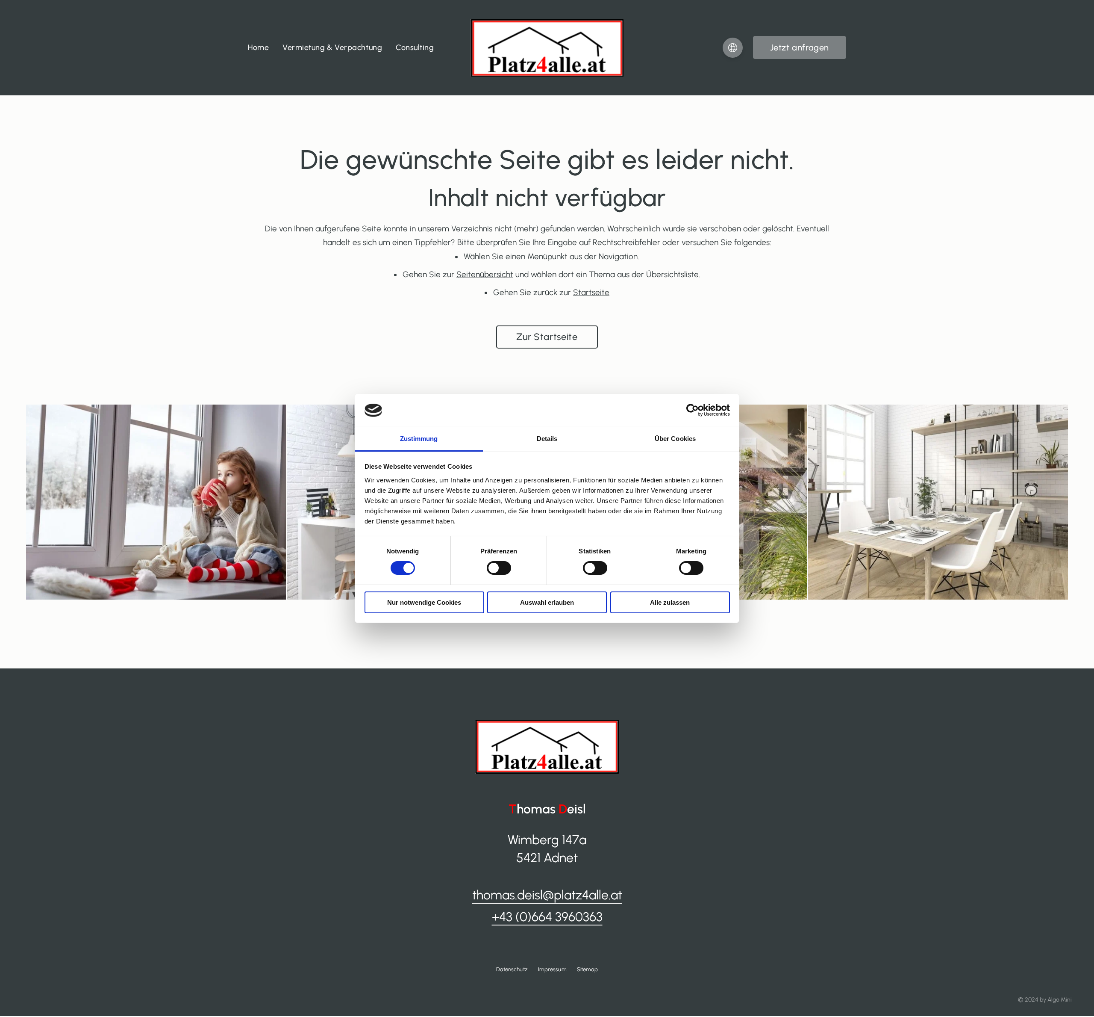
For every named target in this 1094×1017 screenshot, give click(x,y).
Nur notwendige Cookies (424, 602)
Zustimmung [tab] (419, 438)
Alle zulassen (670, 602)
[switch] (499, 568)
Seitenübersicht (484, 274)
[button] (799, 47)
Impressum (552, 969)
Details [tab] (547, 438)
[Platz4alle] (547, 47)
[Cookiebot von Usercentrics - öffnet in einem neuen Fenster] (692, 410)
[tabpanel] (156, 502)
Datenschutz (512, 969)
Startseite (591, 292)
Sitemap (587, 969)
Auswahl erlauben (547, 602)
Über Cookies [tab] (675, 438)
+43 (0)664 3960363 (547, 917)
